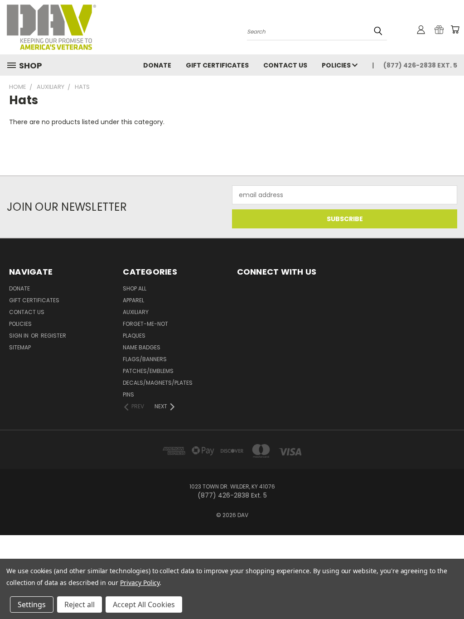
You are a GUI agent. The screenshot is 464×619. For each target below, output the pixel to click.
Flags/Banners (145, 359)
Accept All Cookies (144, 604)
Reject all (79, 604)
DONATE (157, 65)
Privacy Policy (140, 582)
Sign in (19, 335)
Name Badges (141, 347)
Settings (32, 604)
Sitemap (20, 347)
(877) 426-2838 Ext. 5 (420, 65)
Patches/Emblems (148, 371)
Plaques (134, 335)
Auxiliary (136, 312)
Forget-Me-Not (145, 324)
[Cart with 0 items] (454, 29)
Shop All (134, 288)
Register (53, 335)
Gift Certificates (217, 65)
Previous (450, 591)
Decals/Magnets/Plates (158, 383)
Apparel (133, 300)
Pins (128, 394)
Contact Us (285, 65)
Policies (337, 65)
